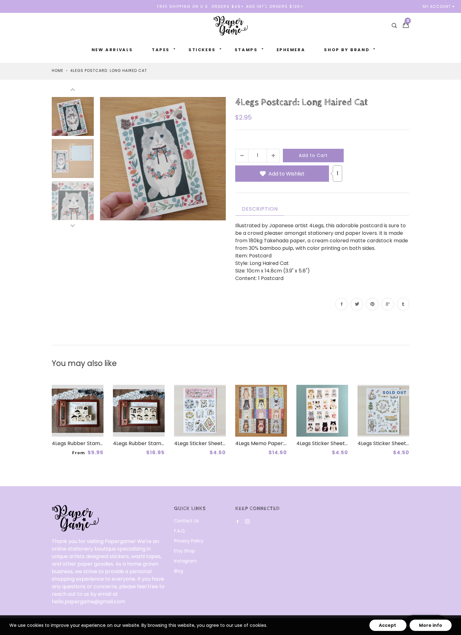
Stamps (246, 50)
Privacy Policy (189, 541)
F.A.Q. (180, 531)
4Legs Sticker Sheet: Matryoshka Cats (342, 443)
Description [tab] (260, 209)
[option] (163, 158)
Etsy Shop (184, 551)
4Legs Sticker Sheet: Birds (205, 443)
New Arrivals (112, 50)
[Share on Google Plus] (387, 304)
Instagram (185, 561)
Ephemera (291, 50)
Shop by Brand (346, 50)
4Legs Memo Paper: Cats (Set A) (275, 443)
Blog (178, 571)
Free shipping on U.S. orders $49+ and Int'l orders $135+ (230, 6)
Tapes (161, 50)
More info (430, 625)
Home (57, 70)
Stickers (202, 50)
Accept (388, 625)
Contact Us (186, 521)
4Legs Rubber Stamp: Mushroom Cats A (162, 443)
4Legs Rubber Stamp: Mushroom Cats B (100, 443)
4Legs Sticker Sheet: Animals (393, 443)
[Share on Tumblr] (403, 304)
